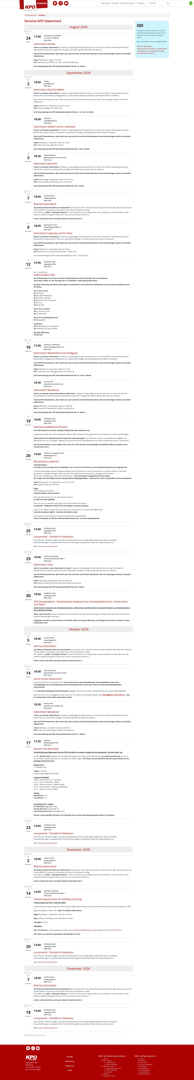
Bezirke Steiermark (112, 1064)
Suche (69, 1070)
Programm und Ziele (109, 1076)
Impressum (70, 1066)
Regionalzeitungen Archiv (114, 1068)
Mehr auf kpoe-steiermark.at (111, 1056)
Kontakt (115, 3)
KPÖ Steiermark (127, 3)
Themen (141, 3)
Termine (105, 1059)
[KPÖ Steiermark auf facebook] (55, 3)
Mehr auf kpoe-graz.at (144, 1056)
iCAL (140, 25)
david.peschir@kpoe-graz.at (83, 930)
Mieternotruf (143, 1062)
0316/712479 (116, 930)
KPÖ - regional (107, 1060)
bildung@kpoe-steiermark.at (113, 695)
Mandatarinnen (111, 1062)
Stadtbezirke (143, 1066)
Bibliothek (109, 1072)
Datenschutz (70, 1061)
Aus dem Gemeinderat (146, 1064)
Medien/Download (108, 1066)
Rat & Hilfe (143, 1060)
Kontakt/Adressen (145, 1070)
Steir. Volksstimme (112, 1070)
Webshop (106, 1074)
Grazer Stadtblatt (144, 1072)
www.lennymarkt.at (49, 546)
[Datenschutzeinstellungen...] (190, 3)
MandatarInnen (144, 1068)
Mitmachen (106, 3)
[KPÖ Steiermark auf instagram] (60, 3)
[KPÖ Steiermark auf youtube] (66, 3)
